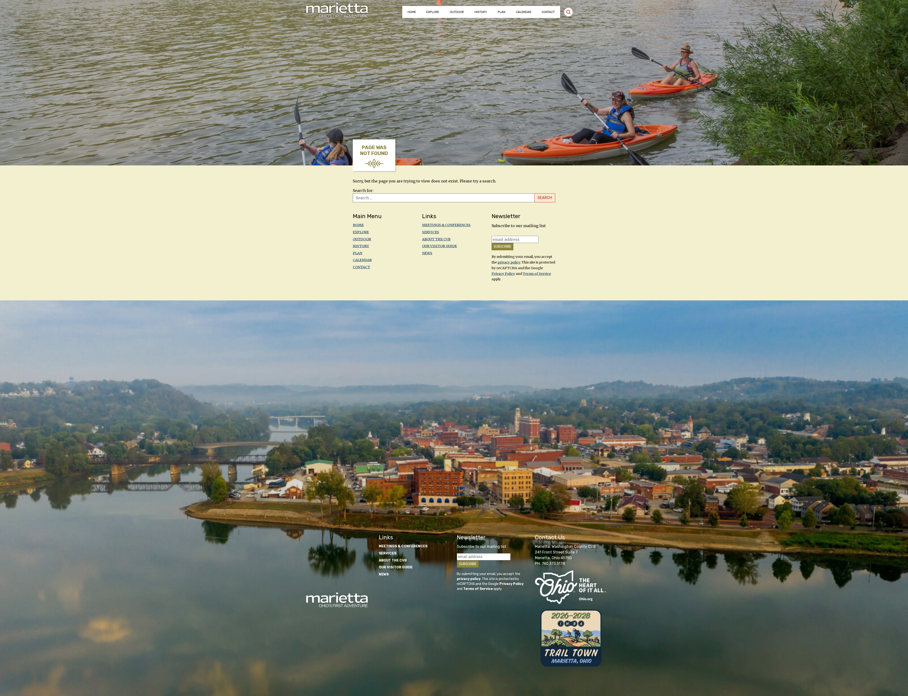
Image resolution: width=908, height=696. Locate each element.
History (481, 12)
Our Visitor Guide (439, 246)
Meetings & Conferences (446, 225)
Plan (501, 12)
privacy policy (509, 262)
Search (544, 197)
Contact (548, 12)
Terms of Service (537, 274)
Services (430, 232)
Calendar (523, 12)
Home (412, 12)
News (427, 253)
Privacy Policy (503, 274)
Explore (432, 12)
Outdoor (457, 12)
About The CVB (436, 239)
